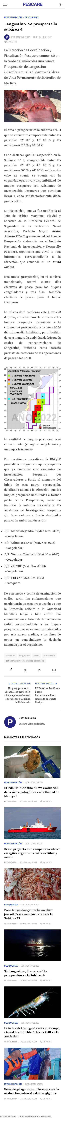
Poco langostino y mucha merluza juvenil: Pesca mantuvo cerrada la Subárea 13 (28, 914)
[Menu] (5, 4)
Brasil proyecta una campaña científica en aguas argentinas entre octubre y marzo (32, 853)
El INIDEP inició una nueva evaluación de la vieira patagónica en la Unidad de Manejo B (31, 792)
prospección (49, 655)
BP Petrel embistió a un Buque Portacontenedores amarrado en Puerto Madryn (47, 695)
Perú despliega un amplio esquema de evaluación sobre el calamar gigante (31, 1091)
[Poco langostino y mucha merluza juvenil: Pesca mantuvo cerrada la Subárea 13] (32, 884)
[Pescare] (32, 4)
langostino (24, 655)
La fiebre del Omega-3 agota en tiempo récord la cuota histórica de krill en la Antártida (32, 1032)
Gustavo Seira (23, 37)
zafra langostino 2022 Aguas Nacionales (25, 660)
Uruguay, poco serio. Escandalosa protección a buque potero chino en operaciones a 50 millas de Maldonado (17, 695)
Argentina (10, 655)
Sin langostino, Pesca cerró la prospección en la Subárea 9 (25, 973)
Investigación (13, 17)
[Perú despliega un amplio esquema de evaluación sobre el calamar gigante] (32, 1064)
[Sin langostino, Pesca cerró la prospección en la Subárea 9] (32, 945)
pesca (36, 655)
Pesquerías (32, 17)
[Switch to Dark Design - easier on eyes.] (60, 4)
